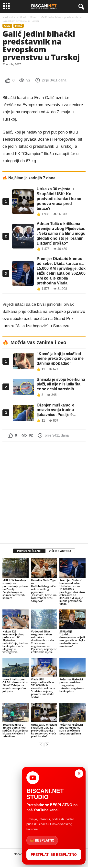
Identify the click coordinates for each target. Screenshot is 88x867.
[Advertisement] (44, 491)
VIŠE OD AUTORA (60, 551)
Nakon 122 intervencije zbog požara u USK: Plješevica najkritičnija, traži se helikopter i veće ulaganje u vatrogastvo (15, 642)
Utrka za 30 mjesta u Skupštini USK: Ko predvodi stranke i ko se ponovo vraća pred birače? (44, 730)
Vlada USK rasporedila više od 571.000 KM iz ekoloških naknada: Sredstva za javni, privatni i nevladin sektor (43, 688)
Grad (23, 17)
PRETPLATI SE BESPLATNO (54, 854)
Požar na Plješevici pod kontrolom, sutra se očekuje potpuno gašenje (71, 729)
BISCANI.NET (21, 854)
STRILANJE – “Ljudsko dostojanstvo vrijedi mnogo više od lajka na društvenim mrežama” (72, 639)
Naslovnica (8, 17)
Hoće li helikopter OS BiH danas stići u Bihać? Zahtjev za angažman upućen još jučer (15, 685)
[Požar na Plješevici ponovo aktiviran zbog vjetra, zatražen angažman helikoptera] (72, 667)
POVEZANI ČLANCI (29, 551)
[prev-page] (41, 744)
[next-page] (46, 744)
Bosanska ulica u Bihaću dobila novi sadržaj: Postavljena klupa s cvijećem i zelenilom (15, 730)
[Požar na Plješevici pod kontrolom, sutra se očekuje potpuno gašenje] (72, 712)
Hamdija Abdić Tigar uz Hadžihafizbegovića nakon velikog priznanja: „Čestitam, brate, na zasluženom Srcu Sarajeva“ (44, 590)
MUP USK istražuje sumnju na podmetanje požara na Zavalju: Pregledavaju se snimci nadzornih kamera (15, 589)
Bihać (33, 17)
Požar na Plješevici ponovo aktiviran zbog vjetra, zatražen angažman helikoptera (71, 685)
